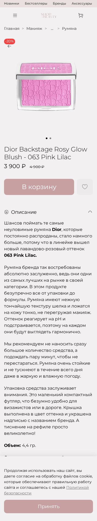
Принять (49, 506)
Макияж (34, 28)
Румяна (69, 28)
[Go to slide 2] (50, 138)
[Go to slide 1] (46, 138)
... (52, 28)
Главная (11, 28)
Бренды (59, 3)
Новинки (11, 3)
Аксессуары (82, 3)
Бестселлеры (36, 3)
